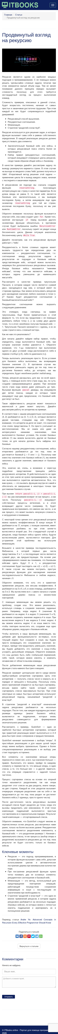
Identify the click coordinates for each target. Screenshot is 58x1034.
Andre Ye (25, 919)
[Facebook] (21, 936)
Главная (8, 14)
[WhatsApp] (41, 936)
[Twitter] (33, 936)
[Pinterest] (29, 936)
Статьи (18, 14)
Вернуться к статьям (29, 946)
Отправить (8, 997)
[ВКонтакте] (17, 936)
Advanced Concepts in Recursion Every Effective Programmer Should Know (29, 921)
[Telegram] (37, 936)
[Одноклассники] (25, 936)
